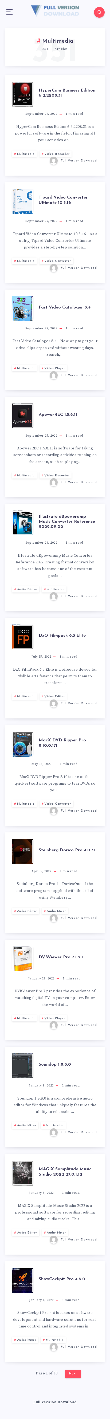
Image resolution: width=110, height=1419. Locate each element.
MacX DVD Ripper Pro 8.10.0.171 (62, 743)
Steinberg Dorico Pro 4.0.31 (67, 850)
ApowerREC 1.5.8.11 (58, 415)
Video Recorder (56, 154)
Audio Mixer (56, 911)
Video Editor (54, 696)
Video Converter (57, 261)
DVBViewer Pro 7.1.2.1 (61, 957)
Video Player (54, 368)
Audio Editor (27, 589)
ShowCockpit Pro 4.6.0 (62, 1279)
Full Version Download (55, 1402)
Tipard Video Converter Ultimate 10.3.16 (63, 200)
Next (73, 1373)
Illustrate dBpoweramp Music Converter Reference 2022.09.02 (67, 522)
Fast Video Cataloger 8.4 (65, 307)
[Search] (99, 12)
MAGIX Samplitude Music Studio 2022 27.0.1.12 (65, 1171)
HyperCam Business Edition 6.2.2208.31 (67, 93)
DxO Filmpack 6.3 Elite (62, 636)
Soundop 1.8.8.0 (55, 1064)
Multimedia (26, 154)
